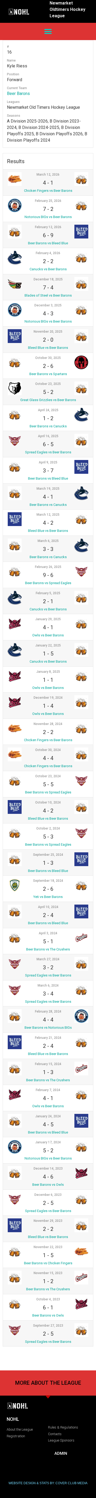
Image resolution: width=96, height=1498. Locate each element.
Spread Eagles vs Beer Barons (48, 452)
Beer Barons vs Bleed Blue (48, 243)
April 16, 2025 (48, 436)
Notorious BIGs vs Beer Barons (48, 217)
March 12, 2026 (48, 174)
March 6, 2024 (48, 985)
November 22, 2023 (48, 1247)
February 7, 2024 (48, 1090)
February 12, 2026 (48, 227)
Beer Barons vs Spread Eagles (48, 583)
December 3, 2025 (48, 305)
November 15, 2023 (48, 1273)
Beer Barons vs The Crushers (48, 949)
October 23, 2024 (48, 776)
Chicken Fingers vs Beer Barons (48, 191)
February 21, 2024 (48, 1038)
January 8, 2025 (48, 672)
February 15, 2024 (48, 1064)
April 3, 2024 (48, 933)
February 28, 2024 (48, 1011)
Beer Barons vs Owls (48, 1185)
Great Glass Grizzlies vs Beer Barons (48, 400)
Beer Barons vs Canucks (48, 426)
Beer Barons (18, 93)
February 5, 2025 (48, 593)
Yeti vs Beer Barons (48, 897)
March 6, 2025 (48, 541)
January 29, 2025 (48, 619)
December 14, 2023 (48, 1168)
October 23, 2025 (48, 384)
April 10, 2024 (48, 907)
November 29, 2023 (48, 1221)
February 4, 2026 (48, 253)
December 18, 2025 (48, 279)
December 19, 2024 (48, 698)
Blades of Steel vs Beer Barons (48, 295)
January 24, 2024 (48, 1116)
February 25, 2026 (48, 201)
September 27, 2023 (48, 1325)
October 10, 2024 (48, 802)
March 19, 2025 (48, 488)
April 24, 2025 (48, 410)
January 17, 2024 (48, 1142)
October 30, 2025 (48, 358)
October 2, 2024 (48, 828)
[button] (48, 31)
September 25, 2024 (48, 855)
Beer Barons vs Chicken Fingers (48, 1263)
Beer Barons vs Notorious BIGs (48, 1028)
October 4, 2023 (48, 1299)
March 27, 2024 (48, 959)
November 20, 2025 (48, 331)
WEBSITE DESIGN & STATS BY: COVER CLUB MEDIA (48, 1483)
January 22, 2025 (48, 645)
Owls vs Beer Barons (48, 635)
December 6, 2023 (48, 1195)
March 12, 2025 (48, 514)
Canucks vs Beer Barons (48, 269)
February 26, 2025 (48, 567)
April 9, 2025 (48, 462)
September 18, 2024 (48, 881)
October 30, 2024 (48, 750)
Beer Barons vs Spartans (48, 374)
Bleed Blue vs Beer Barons (48, 348)
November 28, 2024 (48, 724)
